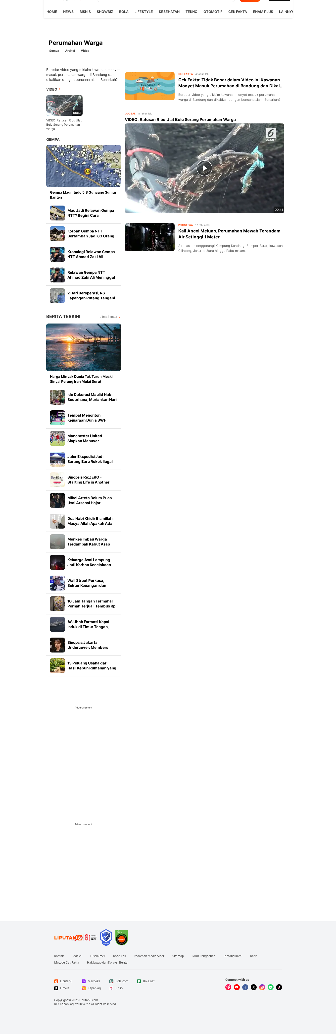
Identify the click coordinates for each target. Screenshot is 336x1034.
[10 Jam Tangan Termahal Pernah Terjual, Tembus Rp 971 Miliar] (57, 603)
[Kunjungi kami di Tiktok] (279, 987)
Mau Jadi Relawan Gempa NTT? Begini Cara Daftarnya (90, 215)
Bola (124, 11)
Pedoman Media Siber (149, 956)
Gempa (53, 139)
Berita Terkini (63, 316)
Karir (253, 956)
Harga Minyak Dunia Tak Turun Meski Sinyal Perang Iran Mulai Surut (81, 378)
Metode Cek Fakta (66, 963)
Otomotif (212, 11)
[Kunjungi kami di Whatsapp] (271, 987)
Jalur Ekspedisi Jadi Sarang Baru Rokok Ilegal (90, 459)
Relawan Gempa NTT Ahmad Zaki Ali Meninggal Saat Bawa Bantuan (91, 277)
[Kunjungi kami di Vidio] (228, 987)
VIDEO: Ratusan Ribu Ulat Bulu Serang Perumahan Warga (64, 124)
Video (85, 51)
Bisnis (85, 11)
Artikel (70, 51)
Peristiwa (185, 224)
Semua (54, 51)
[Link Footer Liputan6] (75, 938)
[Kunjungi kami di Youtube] (237, 987)
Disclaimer (97, 956)
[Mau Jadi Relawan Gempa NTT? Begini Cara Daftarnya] (57, 213)
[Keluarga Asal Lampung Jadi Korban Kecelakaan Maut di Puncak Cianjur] (57, 562)
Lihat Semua (108, 317)
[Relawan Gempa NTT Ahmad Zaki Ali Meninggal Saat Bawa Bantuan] (57, 275)
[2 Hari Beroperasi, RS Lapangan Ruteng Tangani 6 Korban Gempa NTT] (57, 295)
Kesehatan (169, 11)
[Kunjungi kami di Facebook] (245, 987)
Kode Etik (119, 956)
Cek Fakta (237, 11)
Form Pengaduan (203, 956)
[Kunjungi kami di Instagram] (262, 987)
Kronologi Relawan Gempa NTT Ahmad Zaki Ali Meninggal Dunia (91, 256)
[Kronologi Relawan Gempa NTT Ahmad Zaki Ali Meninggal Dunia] (57, 254)
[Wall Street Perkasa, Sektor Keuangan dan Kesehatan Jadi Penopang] (57, 583)
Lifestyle (144, 11)
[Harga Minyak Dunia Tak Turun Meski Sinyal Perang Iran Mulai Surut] (83, 347)
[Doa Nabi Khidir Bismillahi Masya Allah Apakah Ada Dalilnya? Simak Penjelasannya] (57, 521)
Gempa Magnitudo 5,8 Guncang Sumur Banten (83, 194)
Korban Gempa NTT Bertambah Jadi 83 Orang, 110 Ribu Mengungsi (91, 236)
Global (130, 113)
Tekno (191, 11)
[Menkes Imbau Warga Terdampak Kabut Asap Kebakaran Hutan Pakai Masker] (57, 541)
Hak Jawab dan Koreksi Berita (107, 963)
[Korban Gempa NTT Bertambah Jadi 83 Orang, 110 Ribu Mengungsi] (57, 233)
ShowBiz (105, 11)
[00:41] (64, 105)
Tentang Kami (232, 956)
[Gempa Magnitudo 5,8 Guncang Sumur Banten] (83, 166)
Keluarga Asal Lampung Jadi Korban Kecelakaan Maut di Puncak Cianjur (89, 564)
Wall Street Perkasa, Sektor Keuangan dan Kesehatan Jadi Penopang (90, 585)
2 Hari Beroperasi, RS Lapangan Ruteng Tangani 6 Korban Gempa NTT (91, 298)
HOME (52, 11)
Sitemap (178, 956)
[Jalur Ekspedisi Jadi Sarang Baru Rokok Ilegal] (57, 459)
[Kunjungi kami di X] (254, 987)
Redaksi (77, 956)
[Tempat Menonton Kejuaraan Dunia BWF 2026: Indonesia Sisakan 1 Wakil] (57, 417)
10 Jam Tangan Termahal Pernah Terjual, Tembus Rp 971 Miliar (91, 606)
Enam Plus (263, 11)
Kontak (59, 956)
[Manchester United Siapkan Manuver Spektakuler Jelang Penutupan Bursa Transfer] (57, 438)
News (68, 11)
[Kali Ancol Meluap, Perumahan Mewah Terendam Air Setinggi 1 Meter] (150, 237)
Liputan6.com (88, 1000)
